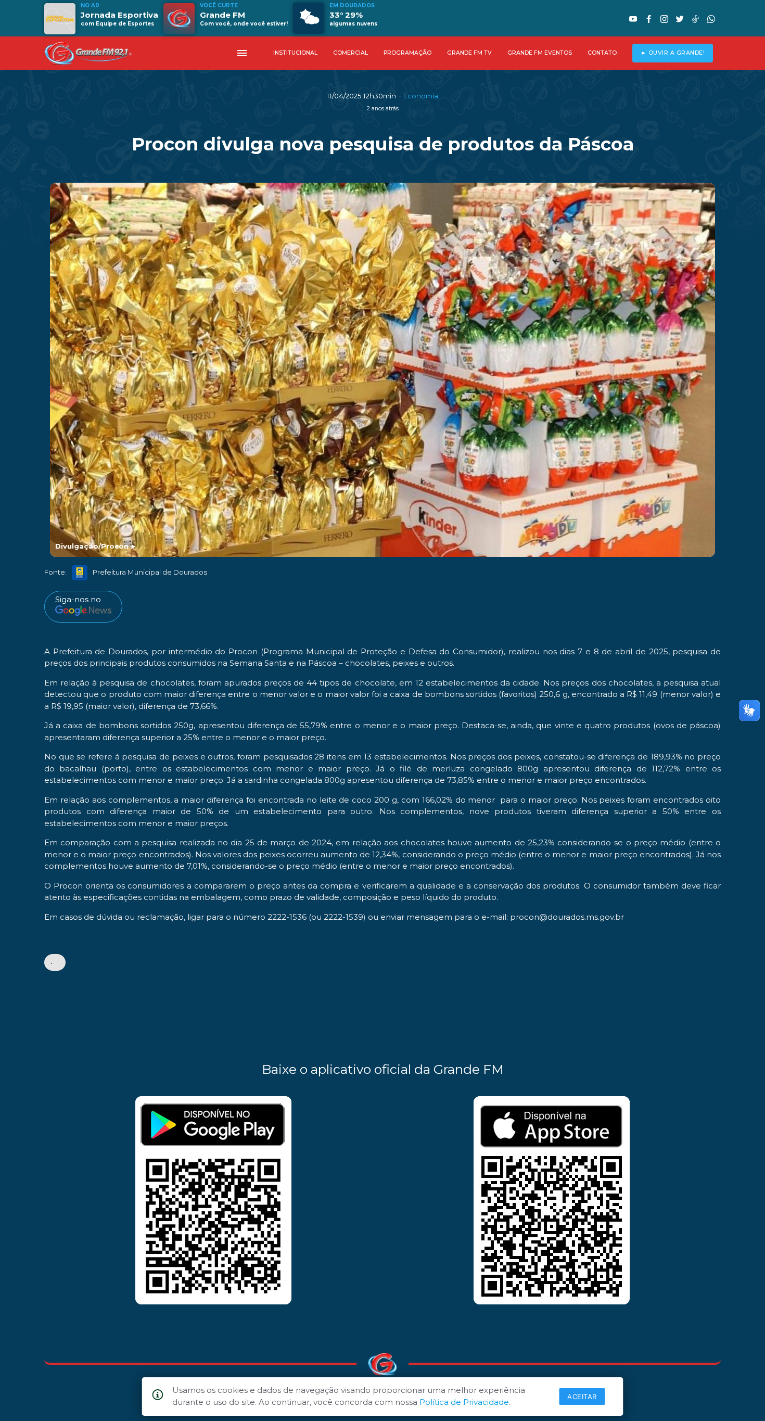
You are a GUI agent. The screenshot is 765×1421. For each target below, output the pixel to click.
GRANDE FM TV (469, 52)
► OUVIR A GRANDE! (673, 52)
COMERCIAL (350, 52)
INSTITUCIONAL (295, 52)
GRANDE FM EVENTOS (539, 52)
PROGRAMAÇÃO (407, 52)
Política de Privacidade (464, 1402)
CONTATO (602, 52)
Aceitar (582, 1396)
